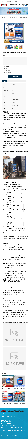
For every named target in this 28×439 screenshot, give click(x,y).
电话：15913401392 (5, 425)
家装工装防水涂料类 (21, 17)
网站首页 (9, 17)
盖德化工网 (8, 435)
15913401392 (6, 421)
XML (2, 432)
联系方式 (8, 416)
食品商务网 (14, 435)
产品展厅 (14, 17)
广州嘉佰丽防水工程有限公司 (7, 430)
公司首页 (3, 413)
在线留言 (14, 416)
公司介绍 (8, 413)
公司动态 (14, 413)
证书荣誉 (3, 416)
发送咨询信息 (15, 76)
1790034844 (15, 425)
